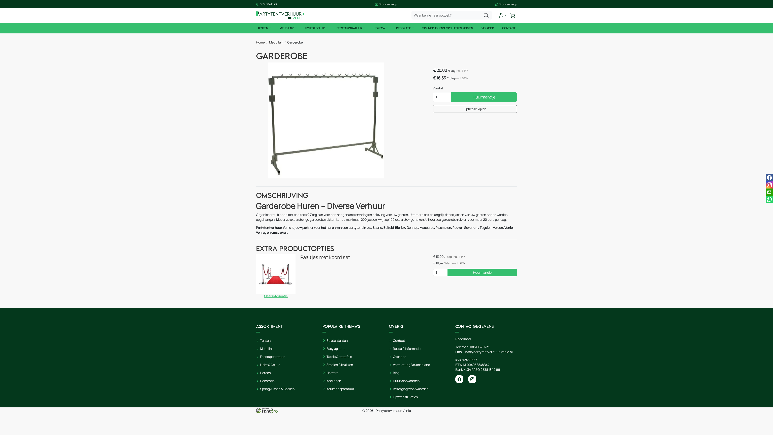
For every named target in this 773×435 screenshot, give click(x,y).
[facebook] (459, 379)
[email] (769, 192)
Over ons (399, 356)
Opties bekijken (475, 109)
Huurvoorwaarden (406, 381)
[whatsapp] (769, 199)
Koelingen (334, 381)
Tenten (263, 28)
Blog (396, 373)
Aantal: (438, 88)
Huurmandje (484, 97)
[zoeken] (486, 15)
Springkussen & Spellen (277, 389)
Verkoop (488, 28)
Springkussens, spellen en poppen (447, 28)
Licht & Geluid (315, 28)
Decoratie (403, 28)
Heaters (332, 373)
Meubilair (287, 28)
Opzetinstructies (405, 397)
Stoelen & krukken (340, 364)
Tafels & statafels (339, 356)
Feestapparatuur (350, 28)
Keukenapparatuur (340, 389)
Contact (508, 28)
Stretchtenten (337, 340)
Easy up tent (336, 348)
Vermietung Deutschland (411, 364)
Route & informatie (407, 348)
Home (260, 42)
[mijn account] (502, 15)
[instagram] (472, 379)
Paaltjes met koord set (325, 257)
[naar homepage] (280, 15)
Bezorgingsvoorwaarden (411, 389)
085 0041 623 (480, 347)
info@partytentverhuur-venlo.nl (489, 352)
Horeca (379, 28)
